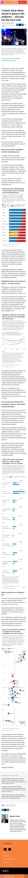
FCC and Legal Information (9, 859)
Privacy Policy (6, 862)
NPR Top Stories (10, 805)
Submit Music (6, 855)
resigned (11, 756)
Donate (23, 2)
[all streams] (26, 876)
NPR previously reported (10, 410)
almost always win (12, 604)
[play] (2, 876)
